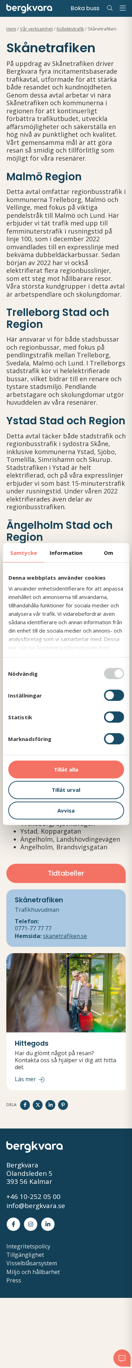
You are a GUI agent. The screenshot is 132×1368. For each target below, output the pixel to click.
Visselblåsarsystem (31, 1263)
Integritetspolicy (28, 1246)
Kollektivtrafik (70, 29)
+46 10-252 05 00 (33, 1197)
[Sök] (110, 8)
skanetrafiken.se (65, 936)
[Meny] (122, 8)
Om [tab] (108, 552)
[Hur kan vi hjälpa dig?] (122, 1357)
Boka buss (85, 8)
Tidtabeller (66, 873)
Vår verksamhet (36, 29)
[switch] (114, 695)
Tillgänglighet (25, 1255)
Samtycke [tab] (23, 552)
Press (13, 1280)
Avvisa (66, 810)
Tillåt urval (66, 789)
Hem (11, 29)
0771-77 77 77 (33, 928)
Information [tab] (66, 552)
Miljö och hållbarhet (33, 1272)
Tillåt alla (66, 769)
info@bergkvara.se (35, 1206)
